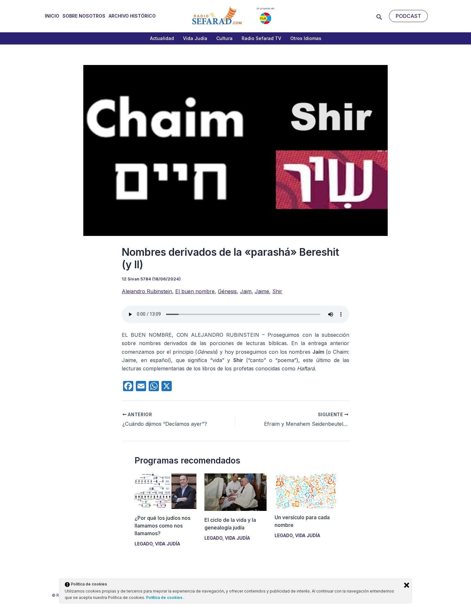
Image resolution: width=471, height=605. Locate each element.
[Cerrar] (406, 585)
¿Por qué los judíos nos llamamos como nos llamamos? (162, 525)
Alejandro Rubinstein (147, 291)
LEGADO (144, 543)
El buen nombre (195, 291)
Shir (277, 291)
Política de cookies (164, 597)
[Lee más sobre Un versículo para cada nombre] (305, 490)
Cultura (224, 38)
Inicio (52, 16)
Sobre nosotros (83, 16)
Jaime (262, 291)
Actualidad (162, 38)
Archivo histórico (132, 16)
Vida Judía (195, 38)
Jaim (246, 291)
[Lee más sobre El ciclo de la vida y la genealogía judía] (235, 491)
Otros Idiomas (305, 38)
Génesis (227, 291)
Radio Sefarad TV (261, 38)
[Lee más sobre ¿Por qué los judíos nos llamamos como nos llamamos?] (165, 491)
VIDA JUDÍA (167, 543)
